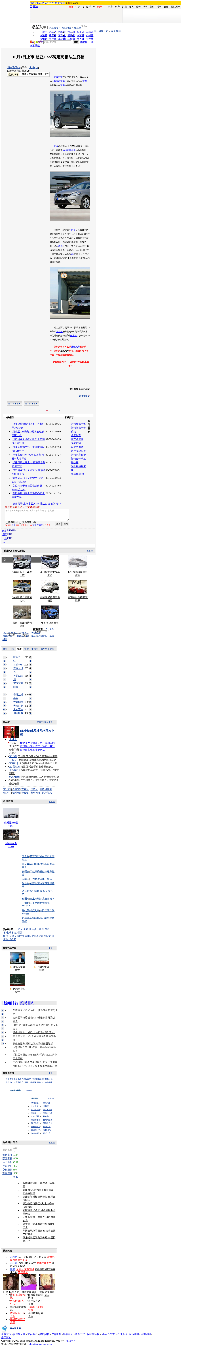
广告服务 (56, 1334)
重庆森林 (27, 864)
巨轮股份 (7, 1166)
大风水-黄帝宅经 (25, 1269)
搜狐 (32, 3)
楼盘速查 (9, 1079)
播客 (145, 6)
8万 (52, 629)
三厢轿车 (19, 636)
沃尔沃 (12, 936)
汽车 (110, 6)
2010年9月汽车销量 (19, 780)
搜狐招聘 (44, 1334)
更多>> (84, 26)
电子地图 (33, 1079)
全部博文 (6, 1337)
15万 (10, 632)
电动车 (10, 932)
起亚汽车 (58, 77)
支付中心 (32, 1334)
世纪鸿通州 (47, 1120)
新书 (12, 1269)
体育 (78, 6)
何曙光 (25, 871)
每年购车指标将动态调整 (35, 918)
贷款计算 (49, 1079)
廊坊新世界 (35, 1120)
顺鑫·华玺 (47, 1130)
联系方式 (80, 1334)
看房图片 (25, 1082)
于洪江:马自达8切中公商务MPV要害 (37, 756)
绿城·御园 (35, 1133)
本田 (28, 929)
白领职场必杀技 (27, 1263)
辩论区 (9, 538)
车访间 (13, 756)
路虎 (5, 936)
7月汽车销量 (52, 780)
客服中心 (68, 1334)
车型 (84, 81)
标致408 (17, 664)
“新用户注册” (37, 525)
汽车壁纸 (35, 45)
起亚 (56, 146)
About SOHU (108, 1334)
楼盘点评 (41, 1079)
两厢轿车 (7, 636)
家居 (124, 6)
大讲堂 (13, 739)
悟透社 (34, 789)
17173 (50, 3)
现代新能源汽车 (30, 910)
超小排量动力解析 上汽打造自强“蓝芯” (34, 1032)
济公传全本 (40, 1257)
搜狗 (35, 6)
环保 (60, 246)
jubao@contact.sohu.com (40, 1344)
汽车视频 (47, 792)
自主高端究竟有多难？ (42, 898)
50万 (27, 632)
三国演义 (23, 1272)
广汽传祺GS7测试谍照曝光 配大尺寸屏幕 (35, 1062)
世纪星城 (47, 1127)
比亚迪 (39, 936)
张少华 (25, 883)
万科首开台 (47, 1123)
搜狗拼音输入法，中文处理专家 (22, 507)
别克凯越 (18, 713)
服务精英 (14, 770)
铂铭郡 (46, 1116)
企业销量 (14, 783)
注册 (13, 525)
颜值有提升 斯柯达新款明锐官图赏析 (33, 1043)
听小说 (13, 1263)
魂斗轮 (16, 792)
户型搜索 (25, 1079)
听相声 (13, 1257)
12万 (4, 632)
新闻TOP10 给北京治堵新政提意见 (37, 759)
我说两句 (176, 6)
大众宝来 (18, 709)
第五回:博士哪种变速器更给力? (37, 766)
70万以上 (35, 632)
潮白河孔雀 (35, 1110)
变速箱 (73, 335)
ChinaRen (41, 3)
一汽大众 (20, 929)
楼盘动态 (9, 1082)
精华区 (9, 534)
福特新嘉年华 (69, 150)
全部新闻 (146, 1334)
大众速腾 (18, 705)
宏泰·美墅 (35, 1116)
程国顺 (25, 898)
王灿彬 (25, 903)
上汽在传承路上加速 (41, 879)
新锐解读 (40, 1269)
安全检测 (35, 792)
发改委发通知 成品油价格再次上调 (38, 763)
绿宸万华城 (47, 1110)
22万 (16, 632)
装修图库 (49, 1082)
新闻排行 (11, 1003)
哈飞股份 (7, 1162)
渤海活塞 (7, 1173)
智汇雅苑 (34, 1123)
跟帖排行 (27, 1003)
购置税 (83, 42)
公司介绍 (122, 1334)
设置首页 (6, 1334)
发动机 (59, 331)
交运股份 (7, 1169)
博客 (159, 6)
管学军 (25, 879)
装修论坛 (41, 1082)
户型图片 (33, 1082)
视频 (138, 6)
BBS (166, 6)
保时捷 (20, 936)
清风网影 (27, 891)
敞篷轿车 (42, 636)
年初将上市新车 (50, 622)
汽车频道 (54, 28)
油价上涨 (37, 929)
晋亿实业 (7, 1155)
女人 (131, 6)
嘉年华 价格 (77, 474)
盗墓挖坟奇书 (43, 1263)
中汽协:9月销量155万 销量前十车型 (40, 776)
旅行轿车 (31, 636)
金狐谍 (25, 792)
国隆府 (34, 1113)
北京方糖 (34, 1106)
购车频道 (66, 28)
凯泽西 (18, 932)
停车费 (47, 936)
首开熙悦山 (35, 1127)
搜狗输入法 (19, 1334)
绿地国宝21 (35, 1103)
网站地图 (134, 1334)
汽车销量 (14, 776)
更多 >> (90, 551)
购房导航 (17, 1082)
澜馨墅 (46, 1106)
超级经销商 (46, 789)
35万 (21, 632)
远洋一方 (47, 1133)
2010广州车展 (42, 722)
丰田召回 (30, 936)
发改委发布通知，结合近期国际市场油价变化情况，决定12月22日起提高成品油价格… (37, 746)
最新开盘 (17, 1079)
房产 (117, 6)
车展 (62, 85)
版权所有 (71, 1340)
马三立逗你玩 (26, 1257)
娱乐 (88, 6)
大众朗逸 (18, 702)
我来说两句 (13, 67)
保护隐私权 (93, 1334)
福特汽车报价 (78, 454)
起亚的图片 (77, 447)
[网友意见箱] (11, 1332)
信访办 (7, 792)
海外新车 (116, 31)
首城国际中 (35, 1130)
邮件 (152, 6)
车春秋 (13, 763)
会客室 (13, 759)
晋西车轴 (7, 1158)
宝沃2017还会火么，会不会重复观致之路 (35, 1065)
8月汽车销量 (37, 780)
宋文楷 (25, 856)
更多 (16, 1177)
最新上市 (103, 31)
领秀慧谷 (47, 1103)
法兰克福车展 (58, 81)
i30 (72, 254)
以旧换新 (11, 939)
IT (105, 6)
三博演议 (14, 766)
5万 (48, 629)
